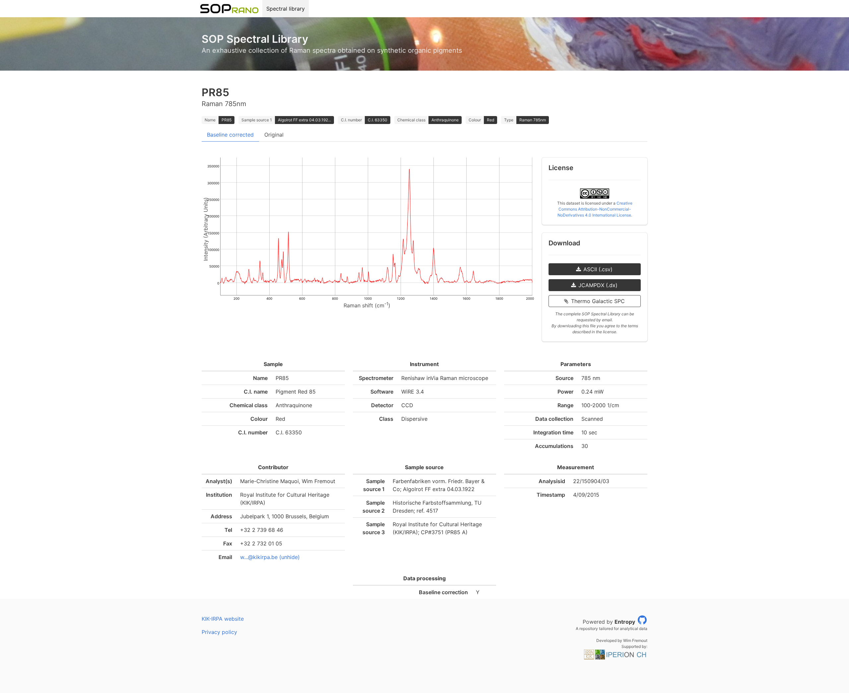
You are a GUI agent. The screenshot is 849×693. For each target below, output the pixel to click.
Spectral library (285, 8)
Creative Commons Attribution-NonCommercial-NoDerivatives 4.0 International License (594, 209)
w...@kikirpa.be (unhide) (270, 557)
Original (274, 134)
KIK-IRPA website (223, 618)
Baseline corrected (230, 134)
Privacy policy (219, 632)
